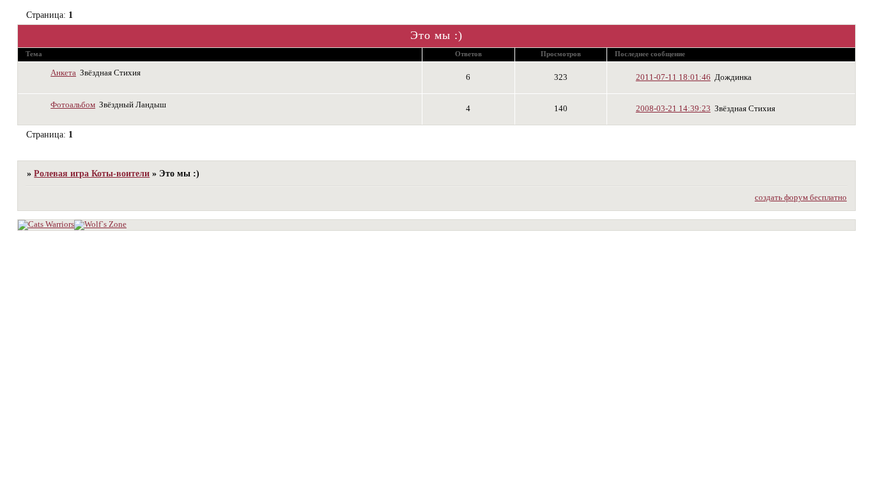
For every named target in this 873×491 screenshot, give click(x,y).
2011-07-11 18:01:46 (673, 77)
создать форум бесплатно (801, 197)
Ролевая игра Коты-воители (92, 173)
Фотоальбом (72, 104)
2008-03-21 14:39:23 (673, 108)
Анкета (63, 72)
